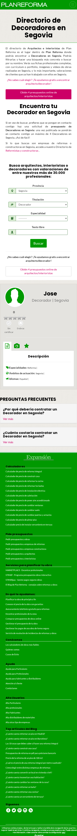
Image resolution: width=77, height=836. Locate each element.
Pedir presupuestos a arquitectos (20, 554)
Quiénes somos (12, 649)
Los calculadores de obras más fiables (22, 645)
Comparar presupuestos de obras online (23, 618)
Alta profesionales (14, 708)
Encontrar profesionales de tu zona (21, 614)
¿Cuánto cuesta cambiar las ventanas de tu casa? (27, 782)
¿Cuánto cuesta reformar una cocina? (22, 792)
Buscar (38, 243)
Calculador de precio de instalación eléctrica (25, 491)
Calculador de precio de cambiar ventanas (24, 505)
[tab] (7, 346)
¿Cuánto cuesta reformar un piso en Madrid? (25, 734)
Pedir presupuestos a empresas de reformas (25, 544)
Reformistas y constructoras (22, 150)
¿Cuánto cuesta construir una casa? (21, 748)
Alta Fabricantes (13, 712)
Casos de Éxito (12, 654)
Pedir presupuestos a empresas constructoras (26, 549)
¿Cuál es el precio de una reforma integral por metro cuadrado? (33, 763)
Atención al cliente (14, 683)
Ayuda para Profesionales (17, 674)
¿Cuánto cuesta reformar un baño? (21, 787)
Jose (50, 294)
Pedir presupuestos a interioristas (21, 558)
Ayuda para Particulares (16, 669)
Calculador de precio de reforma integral (24, 471)
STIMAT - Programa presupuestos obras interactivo (28, 575)
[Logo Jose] (14, 297)
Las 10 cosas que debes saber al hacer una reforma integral (32, 743)
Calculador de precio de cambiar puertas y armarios (29, 515)
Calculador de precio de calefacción (21, 495)
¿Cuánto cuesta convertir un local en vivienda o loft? (29, 772)
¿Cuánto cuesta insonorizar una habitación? (25, 777)
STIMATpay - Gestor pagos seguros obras (24, 580)
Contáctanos (11, 688)
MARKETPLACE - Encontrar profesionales (24, 570)
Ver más (8, 419)
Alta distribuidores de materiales (20, 717)
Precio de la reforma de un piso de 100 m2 (24, 758)
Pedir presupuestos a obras (18, 539)
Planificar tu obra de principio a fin (21, 599)
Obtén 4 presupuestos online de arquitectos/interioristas (38, 94)
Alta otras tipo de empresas (18, 722)
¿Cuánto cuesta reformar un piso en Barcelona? (26, 738)
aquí (63, 832)
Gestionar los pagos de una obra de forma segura (27, 628)
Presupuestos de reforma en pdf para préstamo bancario (31, 753)
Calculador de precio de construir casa (23, 476)
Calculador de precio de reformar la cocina (24, 481)
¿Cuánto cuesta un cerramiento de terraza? (25, 796)
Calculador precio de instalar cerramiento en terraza (29, 524)
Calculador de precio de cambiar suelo (23, 510)
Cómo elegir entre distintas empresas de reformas (28, 767)
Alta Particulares (13, 703)
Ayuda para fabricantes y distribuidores (23, 678)
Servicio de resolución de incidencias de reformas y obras (31, 633)
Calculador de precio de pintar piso (21, 520)
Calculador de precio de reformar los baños (25, 486)
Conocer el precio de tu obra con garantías (24, 604)
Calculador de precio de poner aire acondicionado (28, 500)
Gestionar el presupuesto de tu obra (22, 623)
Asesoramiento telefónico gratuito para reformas (28, 609)
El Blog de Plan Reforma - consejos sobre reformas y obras (31, 584)
